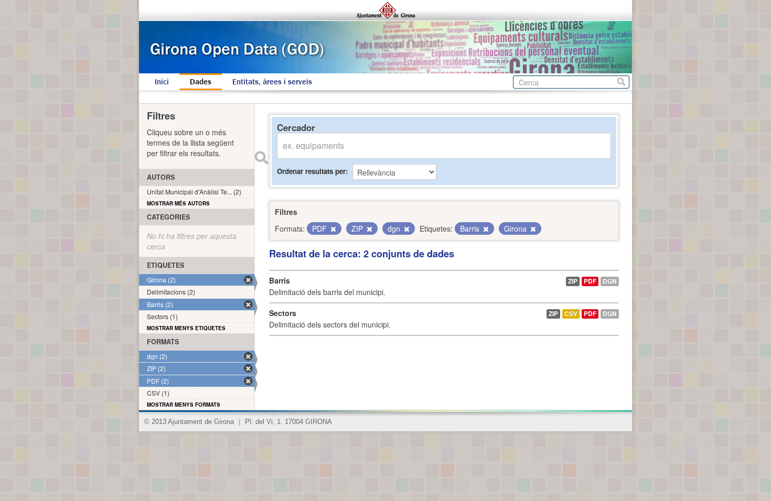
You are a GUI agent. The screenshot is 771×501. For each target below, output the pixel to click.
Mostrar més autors (178, 203)
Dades (200, 82)
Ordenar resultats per (311, 171)
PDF (590, 281)
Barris (279, 280)
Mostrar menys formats (183, 404)
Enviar (261, 158)
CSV (570, 313)
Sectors (282, 313)
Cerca (621, 82)
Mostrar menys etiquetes (186, 328)
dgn (610, 281)
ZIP (572, 281)
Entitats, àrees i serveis (272, 82)
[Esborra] (332, 229)
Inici (162, 82)
